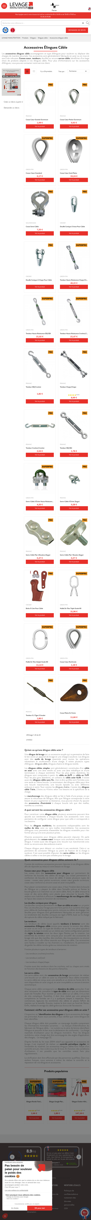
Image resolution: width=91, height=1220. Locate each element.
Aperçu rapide (52, 89)
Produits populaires (56, 1071)
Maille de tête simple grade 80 (37, 662)
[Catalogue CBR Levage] (11, 82)
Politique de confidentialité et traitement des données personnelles (71, 1197)
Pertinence (78, 71)
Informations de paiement (52, 1196)
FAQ (47, 1201)
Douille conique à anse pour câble (72, 227)
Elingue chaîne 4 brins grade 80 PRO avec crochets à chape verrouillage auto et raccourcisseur (79, 1102)
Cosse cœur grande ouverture (37, 120)
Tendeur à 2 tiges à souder (35, 715)
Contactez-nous (52, 1208)
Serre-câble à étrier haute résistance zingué (40, 502)
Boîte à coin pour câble (34, 608)
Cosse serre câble (32, 227)
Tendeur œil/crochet (33, 387)
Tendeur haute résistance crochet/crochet (74, 334)
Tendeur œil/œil (66, 448)
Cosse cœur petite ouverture (70, 120)
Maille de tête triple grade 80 (70, 608)
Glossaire (49, 1205)
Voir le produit (40, 126)
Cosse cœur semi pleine (68, 173)
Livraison (49, 1190)
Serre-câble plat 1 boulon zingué (71, 555)
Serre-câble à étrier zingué (70, 502)
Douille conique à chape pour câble (39, 280)
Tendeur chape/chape (68, 387)
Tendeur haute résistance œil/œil (38, 334)
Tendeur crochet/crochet (35, 448)
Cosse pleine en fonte (68, 713)
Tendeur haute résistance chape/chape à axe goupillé (74, 280)
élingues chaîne (62, 787)
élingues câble (41, 764)
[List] (34, 71)
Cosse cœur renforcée (68, 662)
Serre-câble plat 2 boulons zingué (38, 555)
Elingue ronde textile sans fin (34, 1102)
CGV (66, 1208)
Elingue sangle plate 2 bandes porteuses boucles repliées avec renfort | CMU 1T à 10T (57, 1102)
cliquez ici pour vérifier (63, 1178)
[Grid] (27, 71)
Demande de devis (77, 30)
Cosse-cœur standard (34, 173)
